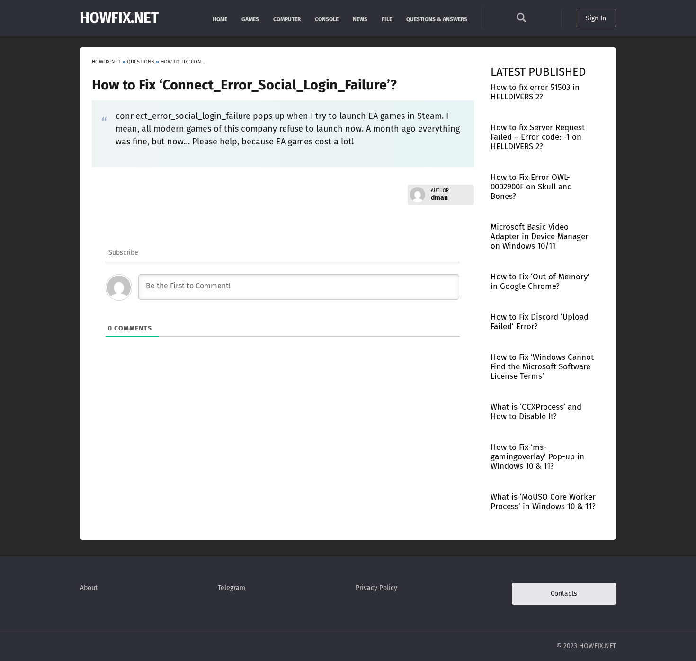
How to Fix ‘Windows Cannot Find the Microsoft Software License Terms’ (542, 366)
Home (220, 18)
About (89, 588)
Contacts (564, 594)
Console (327, 18)
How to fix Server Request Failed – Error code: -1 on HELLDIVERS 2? (538, 137)
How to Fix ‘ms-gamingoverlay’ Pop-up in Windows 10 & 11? (537, 456)
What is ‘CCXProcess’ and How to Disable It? (536, 411)
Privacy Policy (376, 588)
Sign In (596, 18)
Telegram (231, 588)
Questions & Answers (436, 18)
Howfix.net (119, 18)
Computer (287, 18)
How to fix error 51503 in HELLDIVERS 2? (535, 92)
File (387, 18)
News (360, 18)
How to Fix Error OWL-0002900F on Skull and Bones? (531, 186)
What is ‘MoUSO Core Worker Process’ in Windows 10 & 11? (543, 501)
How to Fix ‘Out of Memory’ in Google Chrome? (540, 281)
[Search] (521, 20)
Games (250, 18)
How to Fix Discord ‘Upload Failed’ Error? (540, 321)
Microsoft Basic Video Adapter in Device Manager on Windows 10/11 (540, 236)
